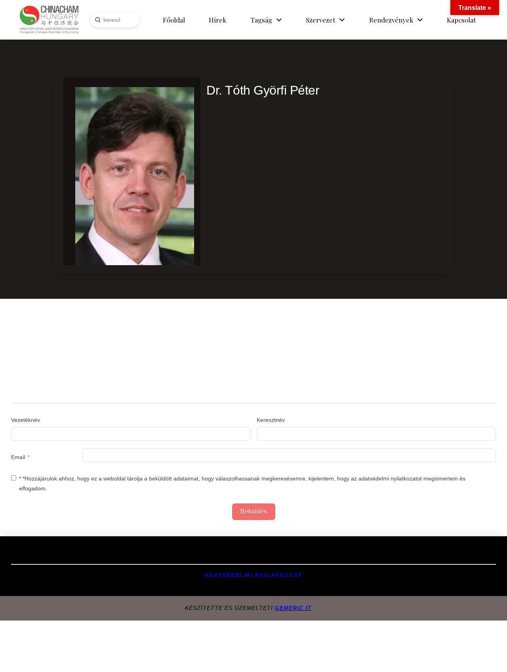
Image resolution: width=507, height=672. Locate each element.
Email (18, 457)
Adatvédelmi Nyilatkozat (253, 575)
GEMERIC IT (293, 608)
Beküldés (253, 511)
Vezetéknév (25, 420)
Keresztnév (271, 420)
